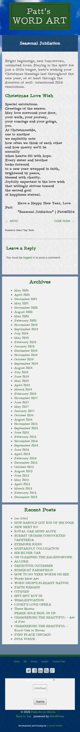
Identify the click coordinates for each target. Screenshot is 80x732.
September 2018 (26, 363)
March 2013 (23, 488)
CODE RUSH (62, 221)
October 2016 (24, 415)
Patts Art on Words (43, 712)
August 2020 (23, 312)
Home (17, 661)
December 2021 (25, 299)
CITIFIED (21, 591)
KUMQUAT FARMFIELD (33, 570)
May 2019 (21, 338)
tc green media (54, 725)
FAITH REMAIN (27, 587)
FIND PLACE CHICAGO (32, 634)
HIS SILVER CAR (27, 553)
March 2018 (23, 389)
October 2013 (24, 467)
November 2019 (26, 325)
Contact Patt (59, 661)
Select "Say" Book (25, 230)
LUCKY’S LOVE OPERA (32, 604)
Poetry (34, 661)
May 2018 (21, 381)
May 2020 (21, 316)
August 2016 (23, 419)
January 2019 (24, 346)
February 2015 (25, 437)
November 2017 (26, 398)
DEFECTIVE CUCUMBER (33, 566)
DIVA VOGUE (24, 639)
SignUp (40, 701)
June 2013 (21, 475)
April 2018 (22, 385)
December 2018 (25, 351)
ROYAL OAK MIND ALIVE (35, 531)
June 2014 (21, 450)
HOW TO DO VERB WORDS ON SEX (41, 574)
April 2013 (22, 484)
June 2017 (21, 402)
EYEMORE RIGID (28, 544)
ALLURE (21, 561)
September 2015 (26, 428)
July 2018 (21, 372)
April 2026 (22, 295)
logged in (29, 257)
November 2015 (26, 424)
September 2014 (26, 445)
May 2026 (21, 290)
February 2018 (25, 394)
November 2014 (26, 441)
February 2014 (25, 458)
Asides (45, 661)
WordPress (57, 716)
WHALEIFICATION (29, 600)
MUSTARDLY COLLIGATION (36, 548)
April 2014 (22, 454)
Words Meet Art (26, 579)
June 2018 (21, 376)
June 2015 (21, 432)
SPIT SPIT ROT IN (28, 596)
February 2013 (25, 493)
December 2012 (25, 497)
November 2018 (26, 355)
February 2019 (25, 342)
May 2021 (21, 303)
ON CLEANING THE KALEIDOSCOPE (43, 557)
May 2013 (21, 480)
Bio (25, 661)
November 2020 (26, 308)
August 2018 (23, 368)
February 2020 (25, 320)
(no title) (21, 518)
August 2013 (23, 471)
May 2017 (21, 407)
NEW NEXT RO (26, 527)
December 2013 (25, 462)
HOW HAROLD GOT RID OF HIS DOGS (44, 523)
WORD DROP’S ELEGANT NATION (41, 583)
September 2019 (26, 329)
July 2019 (21, 333)
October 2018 (24, 359)
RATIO (14, 221)
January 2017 (24, 411)
